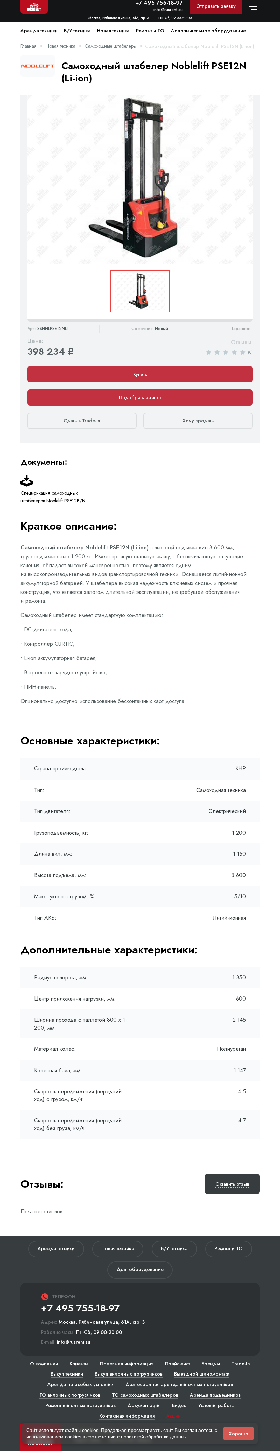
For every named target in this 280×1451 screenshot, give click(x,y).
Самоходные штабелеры (111, 46)
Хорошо (238, 1433)
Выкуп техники (67, 1373)
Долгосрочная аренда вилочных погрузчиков (179, 1384)
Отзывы (241, 342)
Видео (179, 1405)
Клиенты (79, 1363)
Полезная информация (126, 1363)
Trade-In (241, 1363)
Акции (173, 1415)
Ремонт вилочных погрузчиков (80, 1405)
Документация (143, 1405)
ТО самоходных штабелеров (145, 1395)
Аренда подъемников (215, 1395)
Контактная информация (127, 1415)
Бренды (210, 1363)
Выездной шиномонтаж (201, 1373)
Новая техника (60, 46)
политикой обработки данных (154, 1436)
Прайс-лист (177, 1363)
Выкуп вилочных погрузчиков (129, 1373)
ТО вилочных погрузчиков (69, 1395)
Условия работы (216, 1405)
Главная (28, 46)
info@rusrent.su (168, 10)
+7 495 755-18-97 (159, 3)
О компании (44, 1363)
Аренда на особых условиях (80, 1384)
